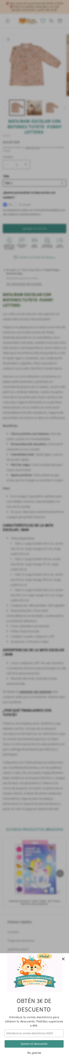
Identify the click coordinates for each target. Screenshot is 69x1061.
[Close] (63, 959)
